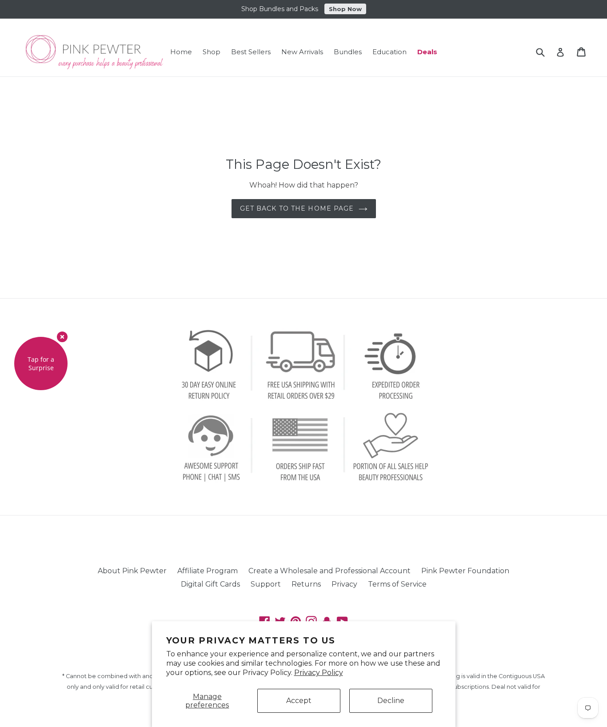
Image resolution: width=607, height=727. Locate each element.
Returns (306, 584)
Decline (390, 700)
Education (389, 52)
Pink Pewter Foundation (465, 571)
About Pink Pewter (132, 571)
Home (181, 52)
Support (266, 584)
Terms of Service (397, 584)
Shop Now (345, 8)
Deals (427, 52)
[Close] (62, 337)
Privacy (344, 584)
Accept (298, 700)
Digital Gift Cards (210, 584)
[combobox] (546, 52)
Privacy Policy (318, 672)
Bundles (348, 52)
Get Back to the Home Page (297, 208)
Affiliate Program (207, 571)
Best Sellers (251, 52)
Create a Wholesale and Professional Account (329, 571)
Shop (211, 52)
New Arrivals (302, 52)
